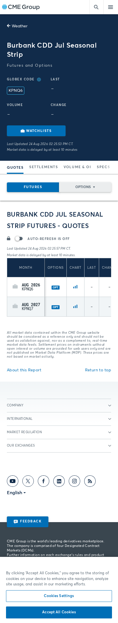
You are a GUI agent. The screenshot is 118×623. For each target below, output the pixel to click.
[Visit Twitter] (28, 482)
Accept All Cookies (59, 612)
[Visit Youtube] (12, 482)
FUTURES (33, 187)
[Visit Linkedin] (59, 482)
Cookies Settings (59, 596)
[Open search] (96, 7)
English (14, 492)
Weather (19, 26)
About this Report (24, 370)
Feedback (31, 521)
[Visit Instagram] (74, 482)
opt (55, 287)
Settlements (43, 167)
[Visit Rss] (90, 482)
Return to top (98, 370)
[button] (15, 287)
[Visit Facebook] (43, 482)
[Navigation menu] (111, 7)
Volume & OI (77, 167)
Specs (103, 167)
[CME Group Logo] (21, 7)
